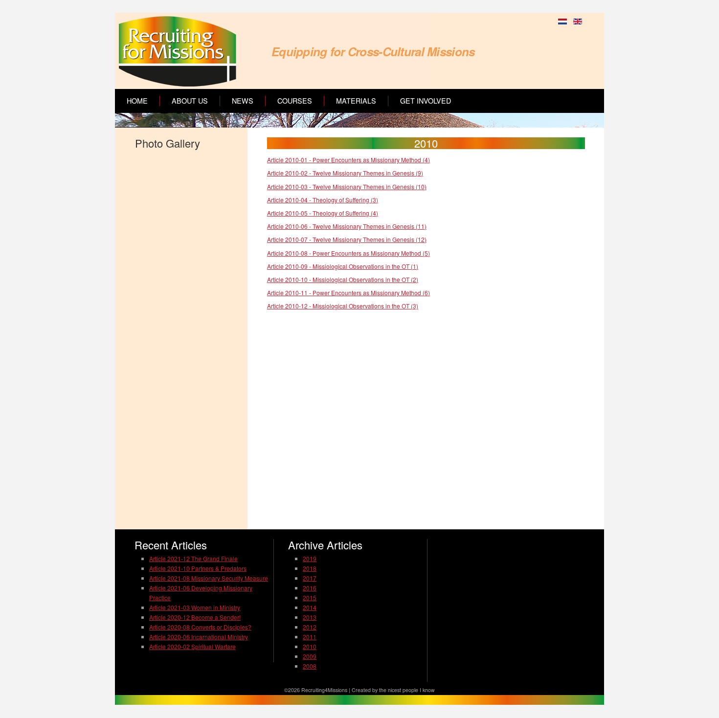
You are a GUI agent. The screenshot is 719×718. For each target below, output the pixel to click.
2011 (309, 636)
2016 (309, 588)
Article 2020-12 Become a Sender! (195, 617)
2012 (309, 627)
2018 (309, 568)
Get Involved (425, 101)
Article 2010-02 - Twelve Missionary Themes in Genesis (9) (345, 173)
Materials (356, 101)
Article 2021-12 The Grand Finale (193, 558)
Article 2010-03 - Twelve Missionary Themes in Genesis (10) (347, 186)
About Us (190, 101)
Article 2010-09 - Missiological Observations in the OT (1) (342, 266)
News (242, 101)
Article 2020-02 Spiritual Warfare (192, 646)
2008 (309, 666)
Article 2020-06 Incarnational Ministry (198, 636)
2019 (309, 558)
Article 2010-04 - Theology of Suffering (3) (322, 200)
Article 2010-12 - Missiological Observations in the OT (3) (342, 306)
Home (137, 101)
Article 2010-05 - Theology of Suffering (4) (322, 213)
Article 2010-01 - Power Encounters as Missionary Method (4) (348, 159)
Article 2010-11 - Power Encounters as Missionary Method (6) (348, 292)
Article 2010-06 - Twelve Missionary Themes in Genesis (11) (347, 226)
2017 (309, 578)
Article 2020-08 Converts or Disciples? (200, 627)
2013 (309, 617)
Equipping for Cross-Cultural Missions (372, 51)
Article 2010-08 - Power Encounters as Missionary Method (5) (348, 253)
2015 (309, 597)
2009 (309, 656)
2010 (309, 646)
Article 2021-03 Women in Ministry (194, 607)
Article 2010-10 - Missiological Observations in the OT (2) (342, 279)
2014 (309, 607)
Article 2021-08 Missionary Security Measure (208, 578)
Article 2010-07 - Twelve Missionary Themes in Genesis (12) (347, 239)
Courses (294, 101)
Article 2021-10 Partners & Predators (198, 568)
